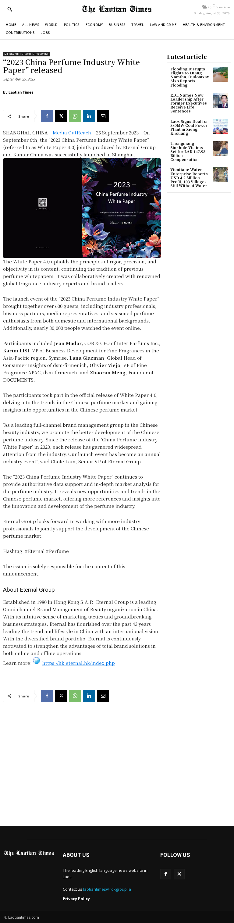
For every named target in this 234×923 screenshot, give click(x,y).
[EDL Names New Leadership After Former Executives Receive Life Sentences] (220, 100)
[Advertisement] (117, 762)
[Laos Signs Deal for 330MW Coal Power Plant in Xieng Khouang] (220, 126)
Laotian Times (21, 92)
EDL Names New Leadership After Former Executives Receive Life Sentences (188, 103)
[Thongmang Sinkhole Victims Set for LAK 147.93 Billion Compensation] (220, 148)
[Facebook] (47, 116)
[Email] (103, 116)
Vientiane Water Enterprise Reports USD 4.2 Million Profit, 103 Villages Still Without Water (189, 177)
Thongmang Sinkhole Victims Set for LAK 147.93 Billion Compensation (187, 151)
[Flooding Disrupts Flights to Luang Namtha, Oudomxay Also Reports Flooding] (220, 74)
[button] (9, 9)
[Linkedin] (89, 116)
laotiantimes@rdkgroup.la (107, 889)
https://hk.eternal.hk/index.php (78, 663)
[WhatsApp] (75, 116)
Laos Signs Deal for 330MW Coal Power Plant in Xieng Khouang (189, 127)
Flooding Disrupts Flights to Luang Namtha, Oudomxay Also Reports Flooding (189, 76)
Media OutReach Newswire (26, 54)
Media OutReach (72, 132)
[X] (61, 116)
